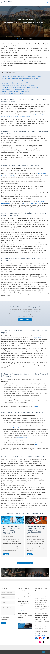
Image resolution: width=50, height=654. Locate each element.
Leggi (6, 554)
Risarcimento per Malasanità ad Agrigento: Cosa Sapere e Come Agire (20, 78)
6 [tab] (27, 560)
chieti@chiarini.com (23, 620)
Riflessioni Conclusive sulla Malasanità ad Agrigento (15, 91)
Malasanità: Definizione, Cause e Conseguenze (14, 80)
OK (44, 652)
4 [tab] (25, 560)
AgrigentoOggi (17, 427)
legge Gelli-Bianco (40, 338)
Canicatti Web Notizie (22, 437)
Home (19, 38)
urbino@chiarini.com (23, 610)
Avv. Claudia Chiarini (32, 532)
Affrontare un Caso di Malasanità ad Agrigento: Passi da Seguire (18, 85)
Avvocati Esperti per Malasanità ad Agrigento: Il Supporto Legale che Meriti (21, 76)
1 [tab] (21, 560)
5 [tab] (26, 560)
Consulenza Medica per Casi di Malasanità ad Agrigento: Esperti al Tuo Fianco (22, 82)
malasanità (31, 649)
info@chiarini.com (40, 635)
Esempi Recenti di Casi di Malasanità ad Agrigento (15, 89)
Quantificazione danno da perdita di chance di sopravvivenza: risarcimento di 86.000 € (12, 530)
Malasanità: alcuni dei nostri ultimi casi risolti (13, 93)
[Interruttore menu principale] (47, 2)
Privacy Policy (38, 652)
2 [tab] (22, 560)
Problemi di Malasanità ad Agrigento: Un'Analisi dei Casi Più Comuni (19, 83)
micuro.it (35, 406)
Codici (36, 444)
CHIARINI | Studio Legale (9, 536)
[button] (3, 538)
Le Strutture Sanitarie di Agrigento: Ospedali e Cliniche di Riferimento (20, 87)
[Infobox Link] (12, 573)
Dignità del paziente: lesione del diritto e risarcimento (35, 528)
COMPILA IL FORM (24, 319)
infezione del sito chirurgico (32, 203)
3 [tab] (23, 560)
